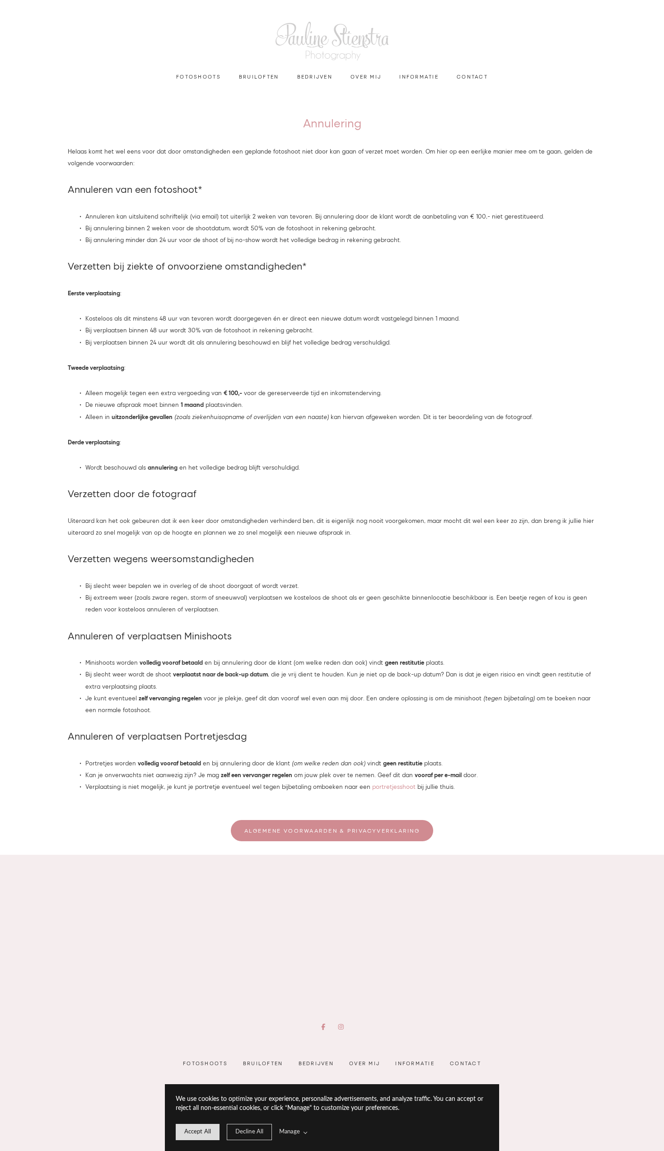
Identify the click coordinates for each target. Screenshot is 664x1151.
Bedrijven (314, 77)
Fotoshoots (198, 77)
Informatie (419, 77)
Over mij (366, 77)
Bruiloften (259, 77)
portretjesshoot (394, 786)
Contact (472, 77)
